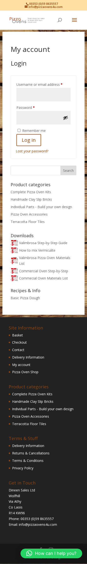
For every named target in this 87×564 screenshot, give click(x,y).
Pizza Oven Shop (25, 372)
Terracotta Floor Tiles (28, 221)
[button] (51, 553)
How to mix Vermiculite (37, 250)
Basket (17, 335)
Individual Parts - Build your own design (41, 207)
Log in (29, 140)
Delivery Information (28, 357)
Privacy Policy (22, 468)
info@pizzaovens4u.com (38, 524)
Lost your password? (32, 151)
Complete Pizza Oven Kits (31, 192)
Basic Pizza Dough (25, 298)
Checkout (19, 342)
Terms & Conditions (28, 460)
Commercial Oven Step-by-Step (43, 271)
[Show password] (65, 117)
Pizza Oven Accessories (29, 214)
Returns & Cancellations (31, 453)
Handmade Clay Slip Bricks (31, 199)
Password (32, 107)
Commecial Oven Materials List (43, 278)
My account (21, 364)
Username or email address (43, 84)
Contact (18, 349)
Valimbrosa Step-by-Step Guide (43, 243)
